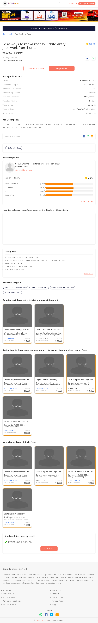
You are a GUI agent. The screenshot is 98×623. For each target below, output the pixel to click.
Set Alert (49, 548)
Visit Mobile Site (9, 604)
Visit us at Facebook (12, 601)
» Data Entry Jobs (14, 148)
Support (55, 594)
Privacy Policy (58, 601)
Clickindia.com (42, 620)
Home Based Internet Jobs (62, 287)
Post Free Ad (8, 594)
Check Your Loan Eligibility (48, 28)
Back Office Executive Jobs (16, 287)
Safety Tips (56, 590)
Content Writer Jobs (39, 287)
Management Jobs (12, 292)
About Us (7, 590)
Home (5, 34)
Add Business (9, 597)
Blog (54, 604)
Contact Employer (36, 68)
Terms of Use (57, 597)
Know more (88, 274)
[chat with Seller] (87, 58)
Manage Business (86, 3)
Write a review (87, 201)
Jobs (11, 34)
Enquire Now (61, 68)
